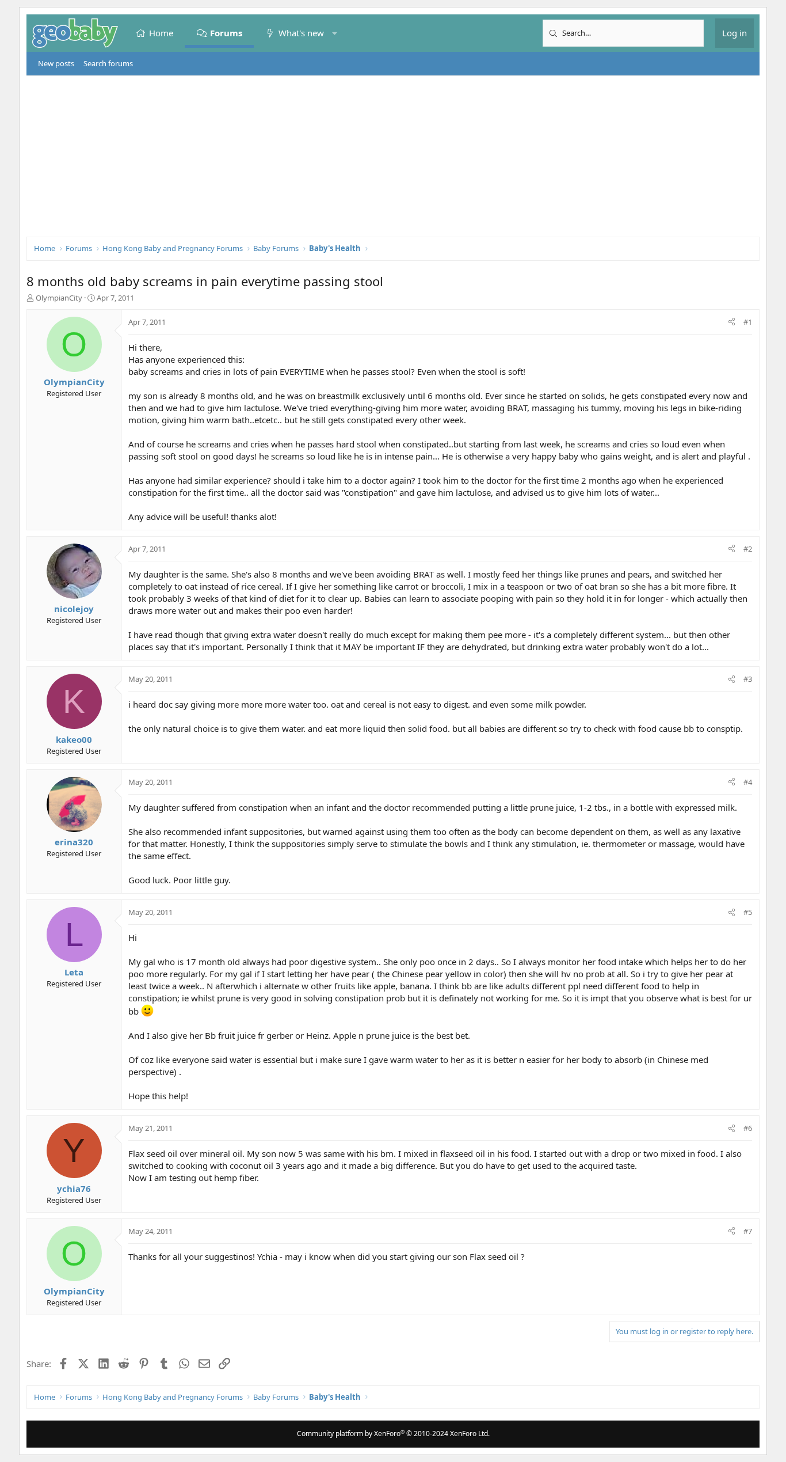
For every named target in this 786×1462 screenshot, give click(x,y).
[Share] (731, 322)
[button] (335, 33)
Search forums (108, 63)
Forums (226, 33)
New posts (56, 63)
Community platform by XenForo (393, 1433)
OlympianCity (59, 298)
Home (161, 33)
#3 (747, 679)
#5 (747, 912)
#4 (747, 782)
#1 (747, 322)
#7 (747, 1231)
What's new (301, 33)
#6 (747, 1128)
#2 (747, 549)
